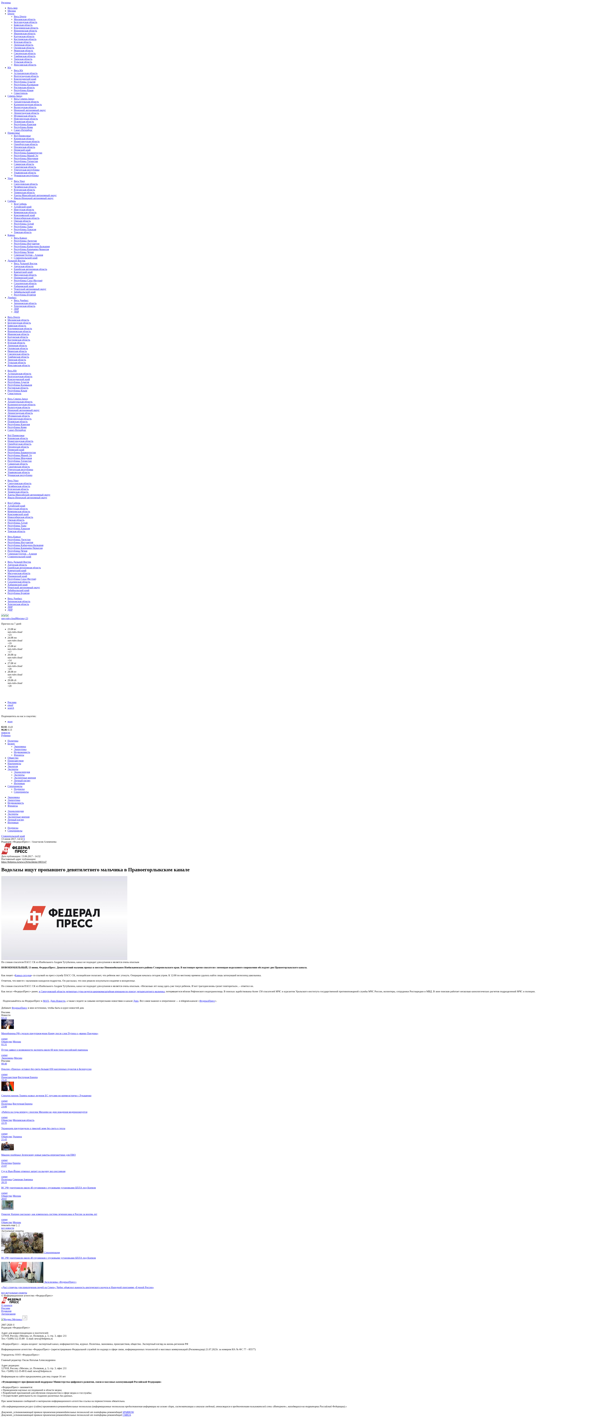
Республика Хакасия (25, 229)
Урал (10, 178)
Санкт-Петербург (23, 130)
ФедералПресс (207, 1001)
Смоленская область (25, 53)
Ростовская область (24, 87)
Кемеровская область (25, 212)
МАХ (46, 1001)
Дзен (135, 1001)
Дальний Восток (16, 260)
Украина (17, 1136)
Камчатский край (23, 272)
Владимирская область (26, 27)
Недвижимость (22, 752)
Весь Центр (20, 16)
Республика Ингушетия (26, 243)
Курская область (22, 42)
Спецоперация (52, 1252)
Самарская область (24, 164)
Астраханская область (25, 73)
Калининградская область (28, 104)
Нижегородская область (27, 141)
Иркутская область (24, 209)
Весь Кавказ (20, 238)
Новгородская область (26, 118)
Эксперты (13, 769)
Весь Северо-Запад (24, 98)
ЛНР (16, 309)
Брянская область (23, 25)
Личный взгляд (22, 780)
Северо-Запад (15, 96)
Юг (9, 67)
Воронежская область (25, 30)
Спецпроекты (15, 786)
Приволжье (14, 133)
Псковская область (24, 121)
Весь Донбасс (21, 300)
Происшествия (15, 760)
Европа (16, 1163)
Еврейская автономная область (30, 269)
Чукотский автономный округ (30, 289)
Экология (13, 766)
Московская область (24, 19)
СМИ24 (127, 1415)
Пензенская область (24, 147)
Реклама (12, 702)
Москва (12, 10)
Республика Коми (23, 127)
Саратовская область (25, 167)
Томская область (23, 232)
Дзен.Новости (57, 1001)
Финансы (19, 755)
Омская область (22, 221)
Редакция (6, 1311)
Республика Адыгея (24, 81)
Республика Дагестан (25, 240)
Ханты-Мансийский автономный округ (35, 195)
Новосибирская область (26, 218)
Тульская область (23, 62)
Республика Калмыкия (26, 84)
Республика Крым (23, 90)
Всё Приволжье (22, 135)
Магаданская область (25, 275)
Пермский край (22, 150)
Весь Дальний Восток (25, 263)
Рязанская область (23, 50)
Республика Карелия (25, 124)
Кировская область (24, 138)
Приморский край (23, 277)
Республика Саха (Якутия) (28, 280)
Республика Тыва (23, 226)
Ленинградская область (26, 113)
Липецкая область (23, 45)
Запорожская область (25, 303)
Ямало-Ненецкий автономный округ (34, 198)
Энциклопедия (22, 772)
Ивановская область (24, 33)
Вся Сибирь (20, 204)
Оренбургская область (26, 144)
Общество (13, 758)
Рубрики (6, 735)
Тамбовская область (24, 56)
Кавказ (11, 235)
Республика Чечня (24, 252)
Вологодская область (25, 107)
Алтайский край (23, 206)
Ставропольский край (25, 257)
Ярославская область (25, 64)
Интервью (19, 783)
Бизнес (11, 743)
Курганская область (24, 189)
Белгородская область (25, 22)
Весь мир (12, 8)
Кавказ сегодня (23, 975)
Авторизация (8, 1314)
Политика (13, 740)
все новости (7, 1228)
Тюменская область (24, 192)
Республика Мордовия (26, 158)
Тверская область (23, 59)
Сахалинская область (25, 283)
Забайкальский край (25, 292)
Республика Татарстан (26, 161)
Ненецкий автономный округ (30, 110)
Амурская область (23, 266)
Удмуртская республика (26, 169)
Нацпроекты (14, 763)
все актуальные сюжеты (14, 1292)
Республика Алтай (24, 223)
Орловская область (24, 47)
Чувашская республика (26, 175)
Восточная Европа (28, 1077)
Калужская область (24, 36)
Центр (11, 13)
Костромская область (25, 39)
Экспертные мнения (25, 777)
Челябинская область (25, 186)
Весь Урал (19, 181)
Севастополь (21, 93)
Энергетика (20, 749)
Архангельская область (26, 101)
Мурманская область (25, 116)
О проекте (6, 1305)
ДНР (16, 311)
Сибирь (12, 201)
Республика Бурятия (25, 294)
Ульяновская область (25, 172)
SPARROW (128, 1412)
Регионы (6, 2)
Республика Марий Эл (26, 155)
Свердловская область (26, 184)
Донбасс (12, 297)
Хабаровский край (24, 286)
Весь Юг (18, 70)
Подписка (19, 789)
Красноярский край (24, 215)
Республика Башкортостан (28, 152)
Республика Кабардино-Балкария (32, 246)
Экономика (20, 746)
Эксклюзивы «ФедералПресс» (60, 1282)
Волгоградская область (26, 76)
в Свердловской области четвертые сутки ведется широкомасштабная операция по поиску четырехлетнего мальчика (102, 991)
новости (5, 732)
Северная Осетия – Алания (28, 255)
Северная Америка (23, 1179)
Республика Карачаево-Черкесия (31, 249)
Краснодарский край (25, 79)
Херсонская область (24, 306)
